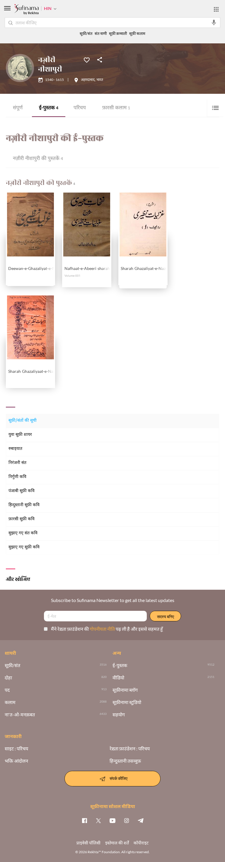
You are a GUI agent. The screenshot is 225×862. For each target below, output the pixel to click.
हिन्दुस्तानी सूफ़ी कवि (24, 505)
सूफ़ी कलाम (137, 33)
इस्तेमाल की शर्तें (117, 842)
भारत (99, 80)
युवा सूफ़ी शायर (20, 435)
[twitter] (98, 820)
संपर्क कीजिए (118, 778)
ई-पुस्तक (48, 108)
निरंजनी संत (17, 463)
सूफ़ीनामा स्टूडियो (126, 702)
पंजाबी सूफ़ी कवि (21, 491)
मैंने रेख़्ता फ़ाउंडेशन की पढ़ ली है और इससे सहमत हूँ (107, 629)
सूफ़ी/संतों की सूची (22, 421)
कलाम (10, 702)
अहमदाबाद (88, 80)
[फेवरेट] (86, 59)
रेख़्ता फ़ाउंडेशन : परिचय (130, 748)
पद (7, 690)
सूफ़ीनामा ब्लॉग (125, 690)
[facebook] (84, 820)
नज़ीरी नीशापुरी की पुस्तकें (38, 159)
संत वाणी (101, 33)
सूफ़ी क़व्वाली (118, 33)
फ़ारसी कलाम (116, 108)
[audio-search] (214, 23)
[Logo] (26, 10)
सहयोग (118, 714)
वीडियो (118, 677)
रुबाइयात (15, 449)
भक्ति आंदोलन (16, 761)
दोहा (8, 677)
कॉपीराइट (141, 842)
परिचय (80, 108)
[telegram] (140, 820)
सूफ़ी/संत (86, 33)
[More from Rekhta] (216, 9)
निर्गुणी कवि (17, 477)
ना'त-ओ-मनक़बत (20, 714)
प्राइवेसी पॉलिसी (88, 842)
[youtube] (112, 820)
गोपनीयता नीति (103, 629)
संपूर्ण (18, 108)
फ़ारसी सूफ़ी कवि (21, 519)
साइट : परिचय (16, 748)
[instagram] (126, 820)
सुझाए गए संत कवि (23, 533)
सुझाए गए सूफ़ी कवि (24, 547)
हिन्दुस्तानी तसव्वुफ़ (125, 761)
